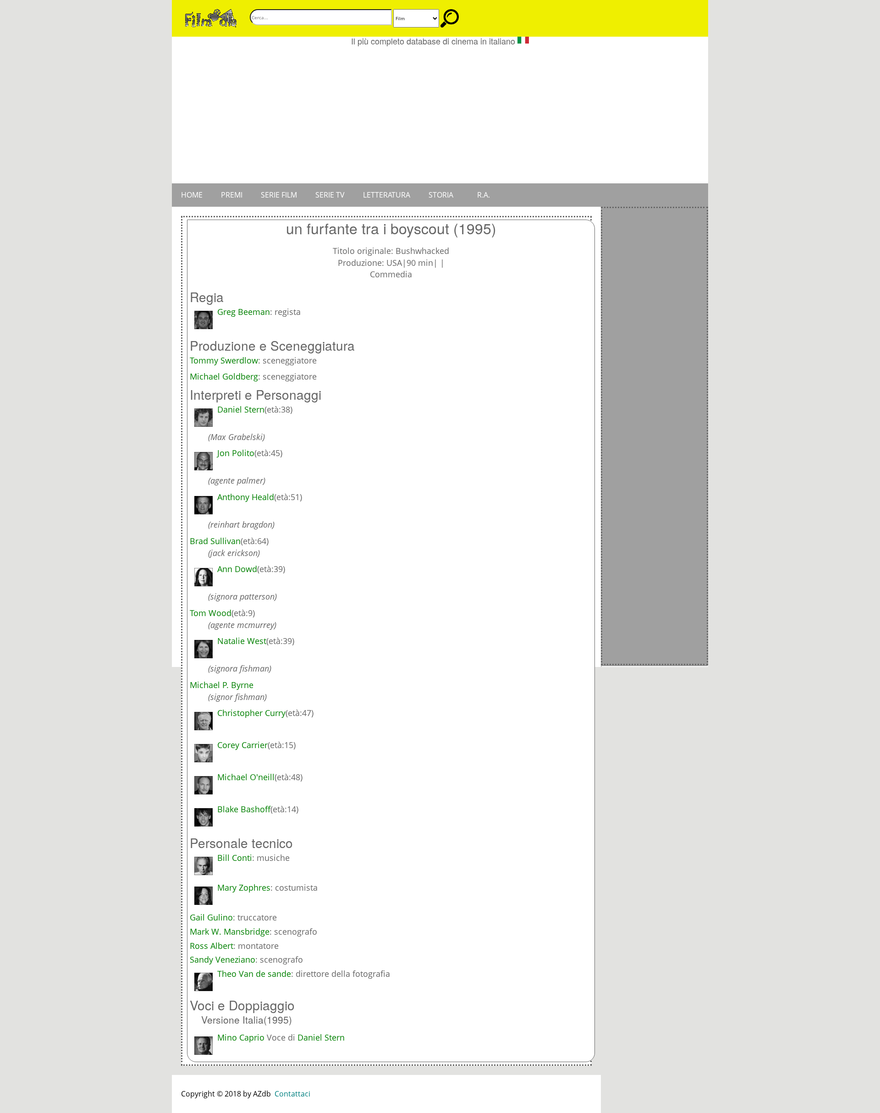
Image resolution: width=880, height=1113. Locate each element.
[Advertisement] (440, 114)
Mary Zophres (243, 887)
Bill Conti (234, 857)
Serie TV (330, 195)
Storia (441, 195)
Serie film (279, 195)
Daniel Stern (321, 1037)
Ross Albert (211, 945)
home (192, 195)
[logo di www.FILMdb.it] (210, 17)
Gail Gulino (211, 917)
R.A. (483, 195)
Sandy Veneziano (222, 959)
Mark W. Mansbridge (230, 931)
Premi (231, 195)
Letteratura (386, 195)
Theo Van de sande (254, 973)
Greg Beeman (243, 311)
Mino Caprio (240, 1037)
